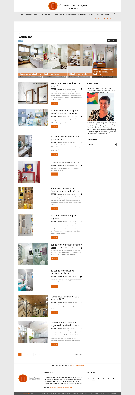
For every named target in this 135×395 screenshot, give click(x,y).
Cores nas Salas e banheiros (65, 162)
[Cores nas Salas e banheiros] (29, 172)
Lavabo (21, 40)
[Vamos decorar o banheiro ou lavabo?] (33, 93)
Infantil (81, 393)
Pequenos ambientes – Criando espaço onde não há (65, 189)
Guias (35, 14)
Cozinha (69, 393)
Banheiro (53, 89)
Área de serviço (89, 393)
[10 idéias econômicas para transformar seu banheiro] (33, 117)
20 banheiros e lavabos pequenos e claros (62, 272)
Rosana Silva (23, 76)
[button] (114, 14)
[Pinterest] (101, 18)
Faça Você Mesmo (104, 393)
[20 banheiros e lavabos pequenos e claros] (25, 280)
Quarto (64, 393)
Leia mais (54, 103)
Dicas (54, 393)
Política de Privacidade (102, 14)
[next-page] (39, 354)
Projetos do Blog (71, 14)
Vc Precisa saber (46, 14)
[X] (107, 18)
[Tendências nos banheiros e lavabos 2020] (33, 306)
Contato (91, 14)
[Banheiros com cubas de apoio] (33, 254)
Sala (59, 393)
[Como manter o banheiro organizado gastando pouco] (33, 332)
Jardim (96, 393)
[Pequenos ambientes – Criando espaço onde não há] (25, 198)
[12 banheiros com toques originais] (25, 225)
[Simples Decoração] (67, 6)
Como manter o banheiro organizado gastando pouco (65, 324)
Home (44, 393)
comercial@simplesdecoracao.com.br (61, 387)
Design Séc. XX (59, 14)
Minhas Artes (82, 14)
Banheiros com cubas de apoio (66, 244)
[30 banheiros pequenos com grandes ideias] (25, 146)
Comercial (114, 393)
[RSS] (104, 18)
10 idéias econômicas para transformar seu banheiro (64, 112)
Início (21, 14)
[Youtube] (110, 18)
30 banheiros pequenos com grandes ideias (65, 138)
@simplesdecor (77, 365)
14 (81, 276)
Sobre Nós (29, 14)
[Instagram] (98, 18)
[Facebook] (95, 18)
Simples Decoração (25, 393)
